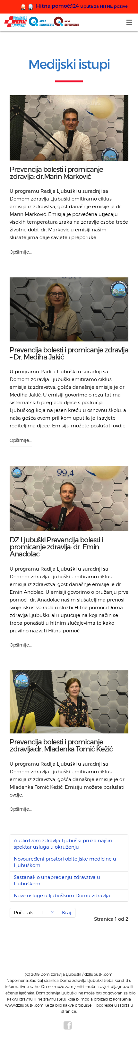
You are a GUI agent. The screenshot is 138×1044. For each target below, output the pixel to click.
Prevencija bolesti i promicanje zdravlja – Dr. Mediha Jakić (69, 353)
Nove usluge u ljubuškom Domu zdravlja (62, 896)
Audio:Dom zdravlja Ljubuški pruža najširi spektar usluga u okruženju (63, 844)
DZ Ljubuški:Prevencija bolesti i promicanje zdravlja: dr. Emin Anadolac (56, 547)
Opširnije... (21, 252)
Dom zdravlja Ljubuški (42, 21)
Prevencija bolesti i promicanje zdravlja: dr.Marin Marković (56, 173)
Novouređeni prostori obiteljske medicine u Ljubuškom (65, 862)
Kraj (66, 913)
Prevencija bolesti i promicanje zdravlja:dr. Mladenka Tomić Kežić (61, 745)
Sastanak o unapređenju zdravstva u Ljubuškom (57, 880)
